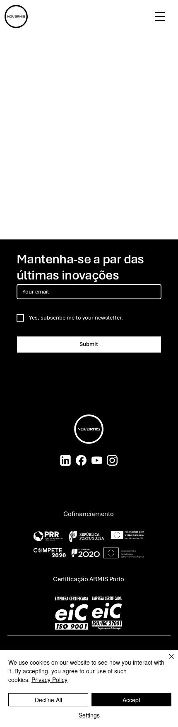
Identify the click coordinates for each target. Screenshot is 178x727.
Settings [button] (89, 715)
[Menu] (160, 16)
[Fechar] (166, 661)
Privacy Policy (49, 679)
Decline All (48, 700)
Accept (131, 700)
